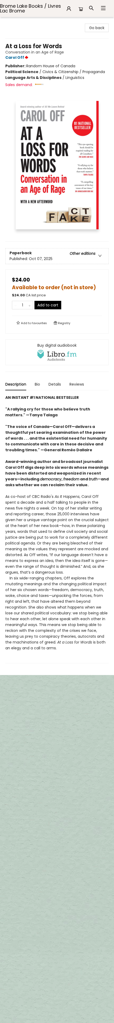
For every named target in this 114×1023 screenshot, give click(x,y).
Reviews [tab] (76, 384)
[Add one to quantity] (29, 305)
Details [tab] (55, 384)
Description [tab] (15, 384)
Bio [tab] (37, 384)
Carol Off (14, 57)
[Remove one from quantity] (15, 305)
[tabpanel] (57, 529)
